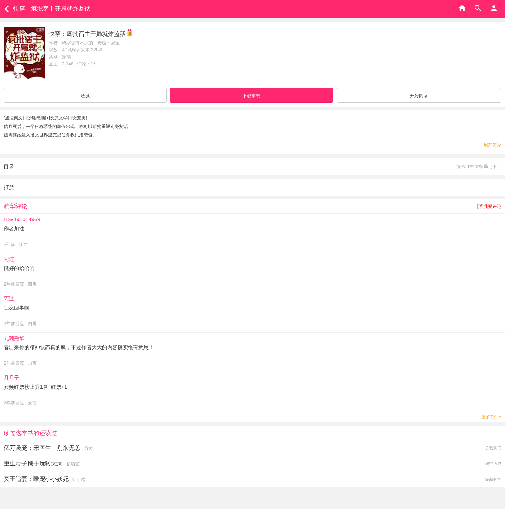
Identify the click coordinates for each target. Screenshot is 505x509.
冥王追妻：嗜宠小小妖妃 (36, 479)
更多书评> (491, 416)
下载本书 (251, 95)
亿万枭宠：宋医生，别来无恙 (42, 448)
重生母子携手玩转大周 (33, 463)
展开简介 (492, 145)
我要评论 (492, 206)
